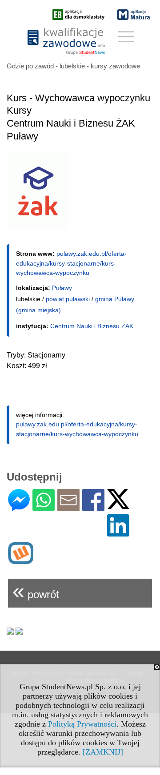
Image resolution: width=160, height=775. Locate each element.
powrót (35, 591)
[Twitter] (118, 505)
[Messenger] (19, 507)
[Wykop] (20, 560)
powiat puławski (68, 298)
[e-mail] (68, 507)
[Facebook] (93, 507)
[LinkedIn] (118, 533)
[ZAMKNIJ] (103, 751)
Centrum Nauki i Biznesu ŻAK (91, 326)
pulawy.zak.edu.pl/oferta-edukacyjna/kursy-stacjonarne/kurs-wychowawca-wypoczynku (71, 263)
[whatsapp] (43, 507)
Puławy (62, 287)
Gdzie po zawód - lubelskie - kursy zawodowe (73, 66)
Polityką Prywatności (82, 723)
